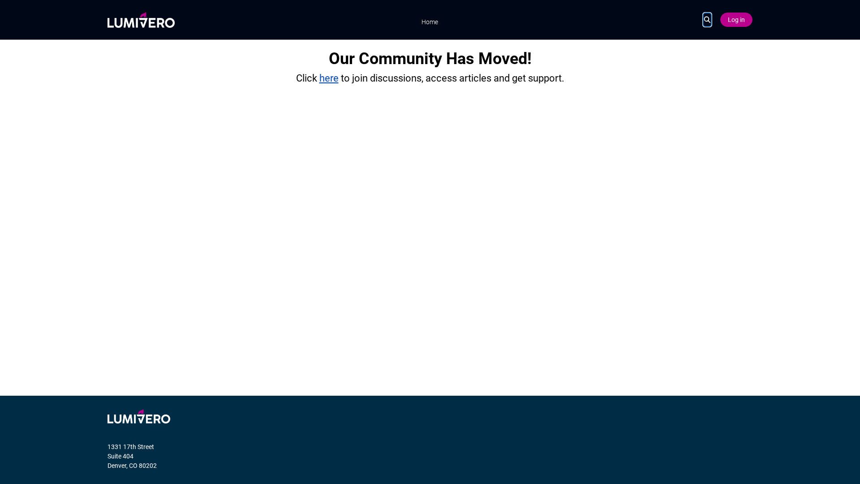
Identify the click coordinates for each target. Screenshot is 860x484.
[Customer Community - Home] (141, 20)
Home (429, 22)
